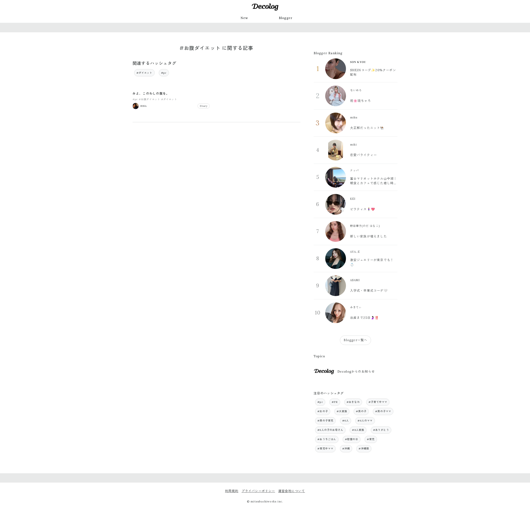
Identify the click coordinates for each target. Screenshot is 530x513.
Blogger (286, 18)
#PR (335, 401)
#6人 (345, 420)
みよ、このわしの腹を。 (150, 93)
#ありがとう (381, 429)
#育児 (371, 439)
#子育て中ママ (378, 401)
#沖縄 (346, 448)
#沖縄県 (364, 448)
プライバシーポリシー (258, 491)
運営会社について (291, 491)
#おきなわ (353, 401)
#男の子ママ (383, 411)
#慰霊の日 (351, 439)
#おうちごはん (326, 439)
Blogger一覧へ (355, 340)
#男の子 (361, 411)
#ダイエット (144, 72)
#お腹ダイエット (149, 99)
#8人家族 (358, 429)
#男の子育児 (325, 420)
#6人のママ (365, 420)
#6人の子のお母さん (330, 429)
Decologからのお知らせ (356, 371)
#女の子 (322, 411)
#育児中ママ (325, 448)
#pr (164, 72)
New (244, 18)
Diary (203, 105)
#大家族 (342, 411)
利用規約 (231, 491)
